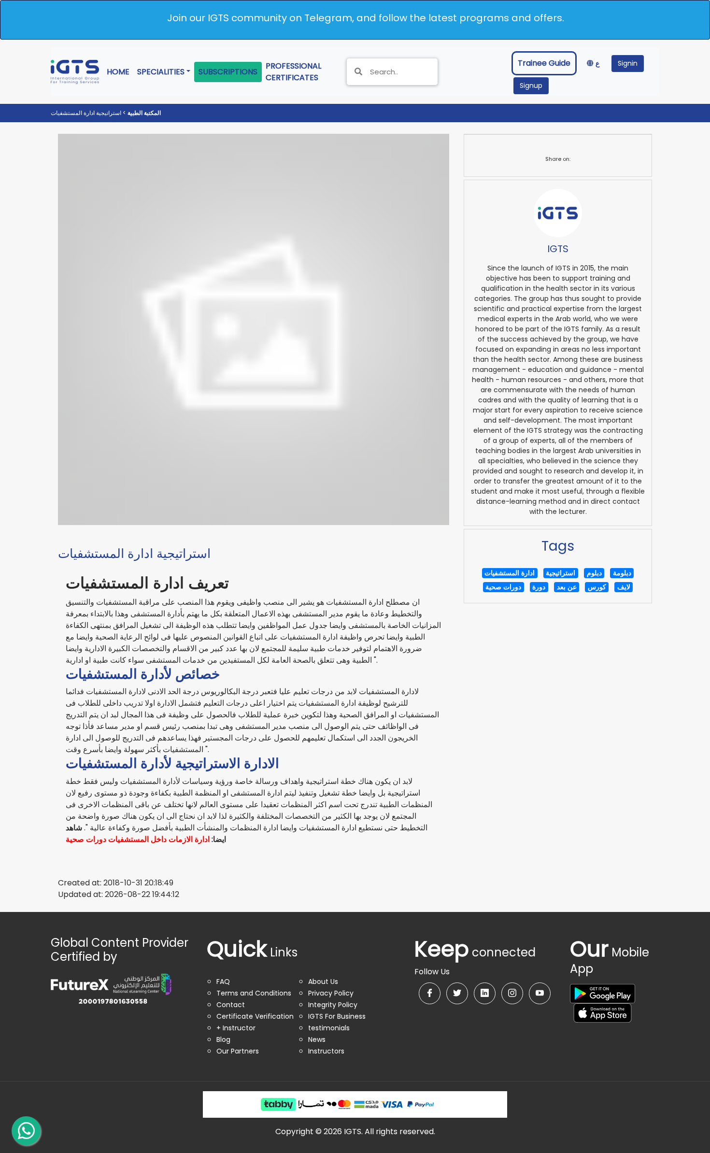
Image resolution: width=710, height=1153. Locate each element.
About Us (323, 981)
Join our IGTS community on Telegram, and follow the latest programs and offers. (365, 18)
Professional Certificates (300, 71)
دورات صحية (86, 839)
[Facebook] (429, 993)
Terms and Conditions (253, 993)
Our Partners (237, 1051)
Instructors (326, 1051)
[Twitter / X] (457, 993)
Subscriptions (228, 71)
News (317, 1039)
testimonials (329, 1028)
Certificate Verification (255, 1016)
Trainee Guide (544, 63)
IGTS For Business (337, 1016)
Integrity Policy (332, 1005)
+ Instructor (236, 1028)
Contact (230, 1005)
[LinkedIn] (485, 993)
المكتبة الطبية (143, 113)
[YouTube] (540, 993)
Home (120, 71)
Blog (223, 1039)
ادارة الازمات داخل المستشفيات (159, 839)
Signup (531, 85)
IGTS (557, 249)
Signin (628, 63)
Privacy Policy (331, 993)
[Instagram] (512, 993)
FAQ (223, 981)
